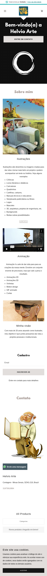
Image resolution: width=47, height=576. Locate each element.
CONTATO (23, 221)
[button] (6, 11)
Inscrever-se (23, 372)
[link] (23, 11)
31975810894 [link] (8, 488)
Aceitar (23, 570)
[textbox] (23, 362)
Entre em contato (23, 39)
